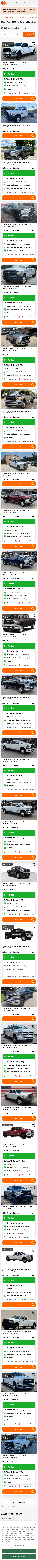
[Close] (35, 1524)
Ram (9, 1507)
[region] (19, 1540)
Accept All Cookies (19, 1556)
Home (3, 1507)
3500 (14, 1507)
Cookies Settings (19, 1545)
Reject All (19, 1551)
